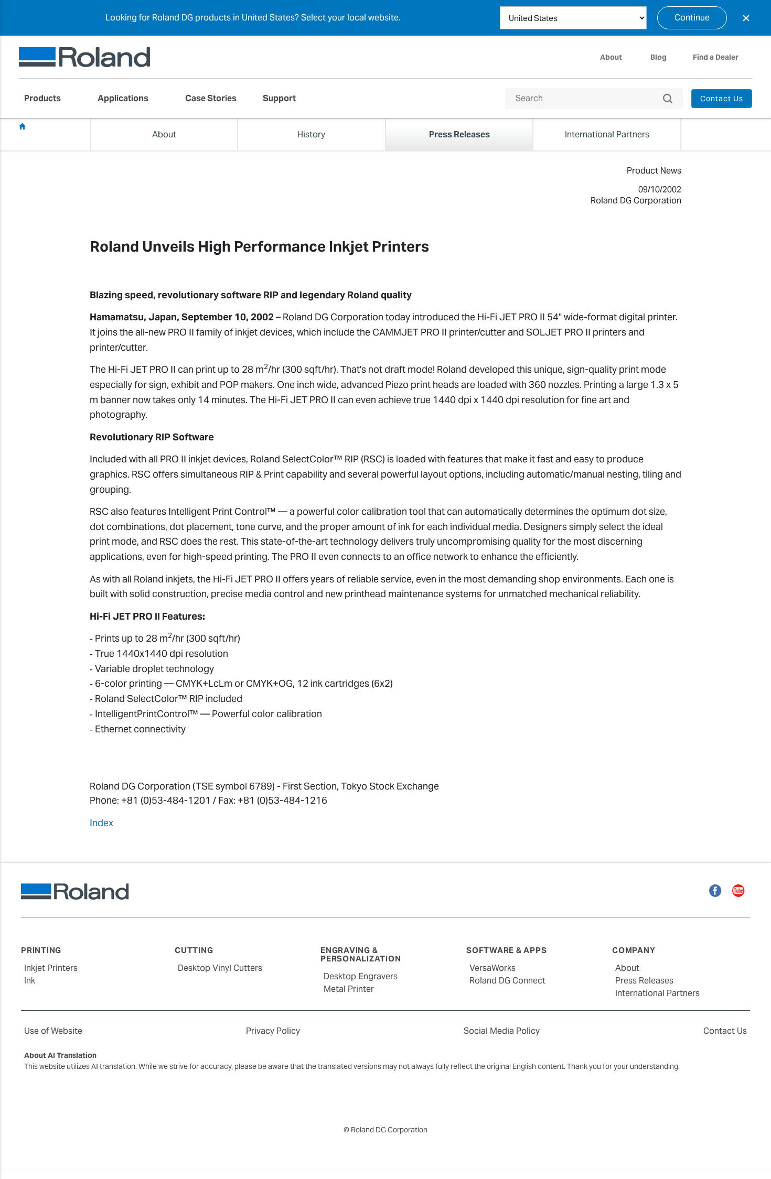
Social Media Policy (502, 1030)
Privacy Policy (273, 1030)
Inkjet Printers (51, 968)
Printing (41, 950)
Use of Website (53, 1030)
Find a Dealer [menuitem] (715, 57)
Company (633, 950)
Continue (692, 17)
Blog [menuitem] (658, 57)
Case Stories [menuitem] (211, 98)
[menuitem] (48, 99)
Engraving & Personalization (360, 954)
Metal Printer (349, 988)
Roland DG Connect (507, 980)
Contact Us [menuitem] (722, 98)
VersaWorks (492, 968)
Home (22, 126)
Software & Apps (506, 950)
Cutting (194, 950)
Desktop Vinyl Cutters (220, 968)
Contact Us (725, 1030)
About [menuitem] (611, 57)
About (627, 968)
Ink (29, 980)
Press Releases (59, 127)
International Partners (657, 993)
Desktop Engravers (361, 976)
